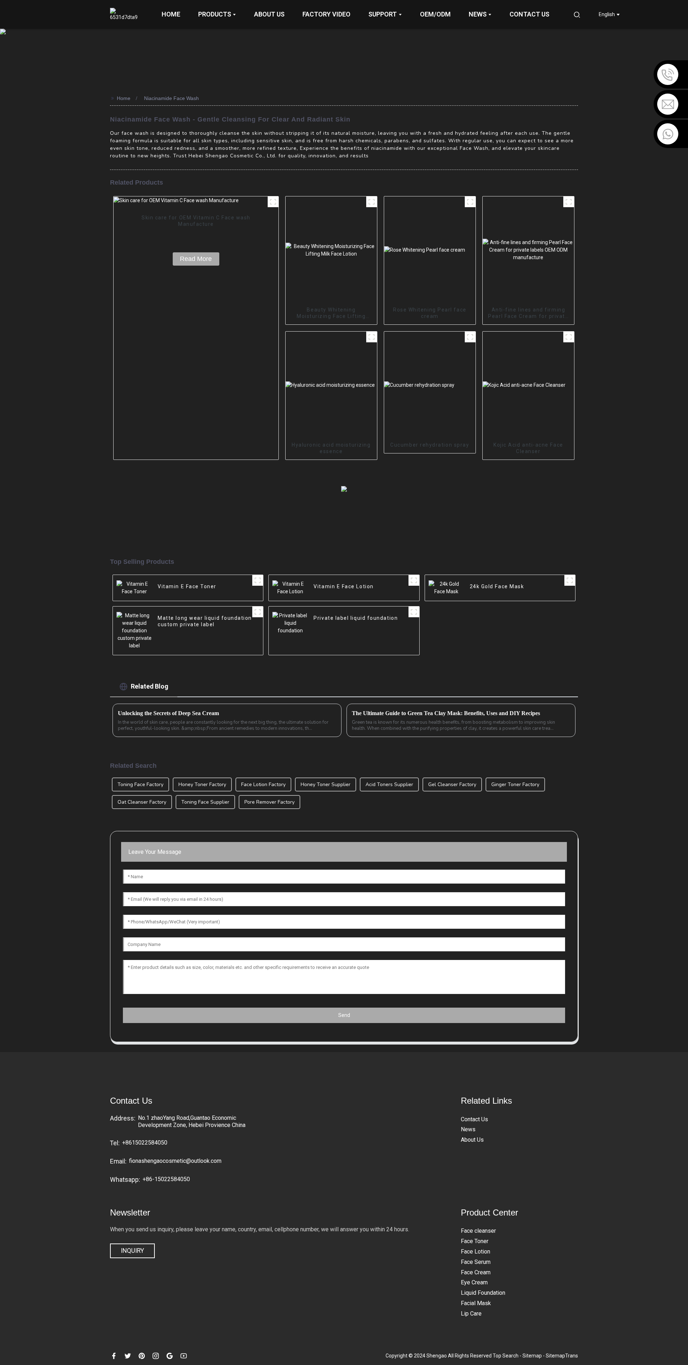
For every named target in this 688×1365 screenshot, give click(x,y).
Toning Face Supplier (205, 802)
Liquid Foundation (483, 1292)
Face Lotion (475, 1251)
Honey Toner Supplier (325, 784)
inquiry (132, 1250)
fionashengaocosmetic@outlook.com (175, 1160)
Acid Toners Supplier (389, 784)
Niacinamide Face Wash (171, 98)
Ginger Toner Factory (515, 784)
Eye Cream (474, 1282)
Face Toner (474, 1241)
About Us (472, 1139)
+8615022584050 (144, 1142)
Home (123, 98)
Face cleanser (478, 1230)
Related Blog (149, 686)
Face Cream (476, 1272)
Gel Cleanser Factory (452, 784)
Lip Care (471, 1313)
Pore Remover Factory (269, 802)
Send (344, 1015)
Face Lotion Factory (263, 784)
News (468, 1129)
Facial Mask (476, 1303)
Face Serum (476, 1262)
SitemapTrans (562, 1356)
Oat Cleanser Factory (142, 802)
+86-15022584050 (166, 1179)
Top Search (506, 1356)
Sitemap (532, 1356)
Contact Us (474, 1119)
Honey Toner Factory (202, 784)
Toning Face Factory (140, 784)
